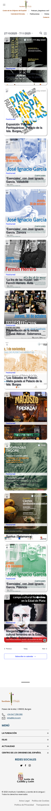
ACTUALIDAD (8, 746)
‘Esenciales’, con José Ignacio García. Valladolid (24, 179)
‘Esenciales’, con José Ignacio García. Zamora (24, 230)
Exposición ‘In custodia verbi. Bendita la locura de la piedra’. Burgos (25, 76)
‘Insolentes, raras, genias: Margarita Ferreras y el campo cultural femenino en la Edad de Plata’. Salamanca (25, 632)
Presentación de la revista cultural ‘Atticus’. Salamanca (23, 332)
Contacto (46, 17)
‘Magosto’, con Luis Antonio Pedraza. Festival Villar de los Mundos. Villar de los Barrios (24, 431)
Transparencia (42, 805)
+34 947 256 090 (15, 714)
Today (26, 649)
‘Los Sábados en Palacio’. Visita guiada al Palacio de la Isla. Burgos (24, 380)
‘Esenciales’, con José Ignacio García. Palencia (24, 585)
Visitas (46, 14)
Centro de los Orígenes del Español (14, 10)
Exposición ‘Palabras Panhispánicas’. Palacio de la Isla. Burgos (24, 127)
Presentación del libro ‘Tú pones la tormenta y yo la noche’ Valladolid (22, 482)
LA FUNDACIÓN (9, 733)
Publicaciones (34, 14)
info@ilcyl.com (14, 718)
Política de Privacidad (24, 805)
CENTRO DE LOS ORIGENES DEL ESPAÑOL (21, 752)
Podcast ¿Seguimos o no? (40, 10)
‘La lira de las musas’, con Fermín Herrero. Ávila (22, 281)
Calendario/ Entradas (18, 14)
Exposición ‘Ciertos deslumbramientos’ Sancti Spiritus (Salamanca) (22, 532)
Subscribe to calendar (24, 656)
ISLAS (4, 739)
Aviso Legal (24, 801)
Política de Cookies (40, 801)
